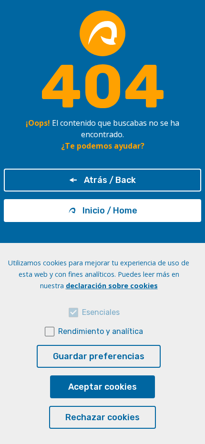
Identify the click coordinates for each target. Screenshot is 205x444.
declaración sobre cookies (112, 285)
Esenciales (101, 312)
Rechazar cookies (102, 417)
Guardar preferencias (98, 356)
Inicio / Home (109, 210)
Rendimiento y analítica (100, 331)
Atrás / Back (110, 180)
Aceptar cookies (102, 387)
